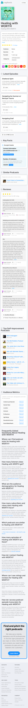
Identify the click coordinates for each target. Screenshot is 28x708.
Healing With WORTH (8, 29)
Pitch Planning (18, 673)
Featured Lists (4, 701)
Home (2, 667)
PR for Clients (4, 684)
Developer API (4, 676)
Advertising (4, 686)
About (2, 671)
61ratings (15, 45)
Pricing (3, 669)
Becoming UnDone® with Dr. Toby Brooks (16, 357)
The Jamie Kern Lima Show (15, 346)
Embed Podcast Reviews (20, 690)
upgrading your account (16, 499)
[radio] (3, 45)
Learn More (14, 653)
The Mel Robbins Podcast (15, 341)
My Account (4, 674)
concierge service (6, 570)
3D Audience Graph (19, 682)
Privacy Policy (18, 698)
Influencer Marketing (6, 690)
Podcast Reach (18, 684)
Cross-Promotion (5, 688)
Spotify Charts (4, 705)
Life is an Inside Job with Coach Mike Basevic (16, 378)
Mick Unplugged (12, 335)
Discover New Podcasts (20, 688)
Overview (17, 667)
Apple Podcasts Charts (6, 703)
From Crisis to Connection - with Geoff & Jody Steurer (16, 180)
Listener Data (18, 669)
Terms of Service (18, 700)
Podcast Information (19, 671)
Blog (2, 698)
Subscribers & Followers (20, 686)
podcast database (15, 551)
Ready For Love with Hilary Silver (16, 372)
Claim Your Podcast (5, 673)
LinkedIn (17, 701)
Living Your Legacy (13, 367)
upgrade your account (13, 478)
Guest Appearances (6, 682)
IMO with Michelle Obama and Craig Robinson (16, 351)
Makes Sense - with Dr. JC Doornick (16, 362)
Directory (3, 700)
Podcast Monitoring (6, 691)
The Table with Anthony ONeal (16, 383)
